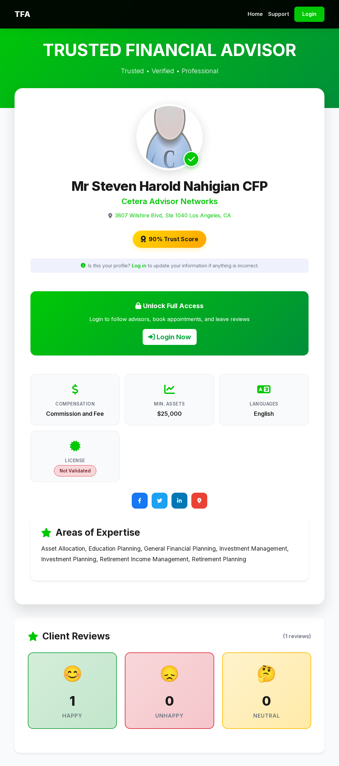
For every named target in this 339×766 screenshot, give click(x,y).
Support (278, 14)
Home (255, 14)
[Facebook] (140, 501)
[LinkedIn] (179, 501)
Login (309, 14)
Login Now (173, 337)
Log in (139, 265)
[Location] (199, 501)
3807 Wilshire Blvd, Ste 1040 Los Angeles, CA (173, 215)
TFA (22, 14)
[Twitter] (160, 501)
